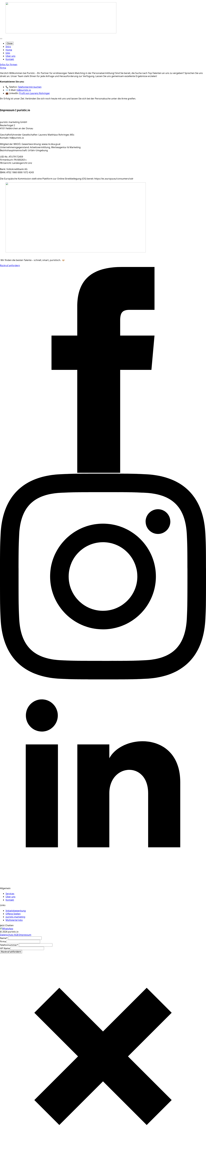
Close (9, 43)
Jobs (8, 52)
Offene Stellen (13, 913)
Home (9, 49)
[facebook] (103, 471)
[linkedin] (103, 885)
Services (10, 893)
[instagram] (103, 678)
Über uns (10, 56)
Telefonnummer (9, 945)
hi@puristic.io (24, 90)
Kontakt (10, 59)
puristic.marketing (15, 916)
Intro (8, 46)
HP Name (5, 948)
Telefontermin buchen (29, 86)
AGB (16, 934)
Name (4, 938)
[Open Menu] (1, 38)
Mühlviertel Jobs (14, 920)
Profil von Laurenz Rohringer (34, 93)
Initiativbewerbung (16, 910)
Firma (3, 941)
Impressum (25, 934)
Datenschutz (7, 934)
